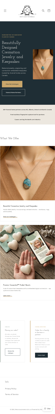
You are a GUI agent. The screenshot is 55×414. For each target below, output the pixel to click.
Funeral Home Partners (13, 92)
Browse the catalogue (11, 352)
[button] (5, 10)
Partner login (41, 355)
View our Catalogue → (10, 216)
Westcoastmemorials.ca (23, 409)
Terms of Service (12, 394)
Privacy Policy (10, 388)
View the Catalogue (12, 84)
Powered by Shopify (38, 409)
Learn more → (7, 295)
